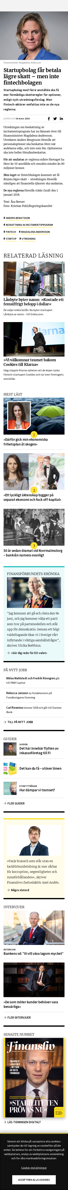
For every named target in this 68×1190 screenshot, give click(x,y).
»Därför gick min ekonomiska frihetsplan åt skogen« (25, 441)
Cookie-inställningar (34, 1168)
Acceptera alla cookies (34, 1180)
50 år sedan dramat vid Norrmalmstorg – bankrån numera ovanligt (32, 552)
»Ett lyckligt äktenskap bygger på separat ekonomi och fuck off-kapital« (32, 497)
